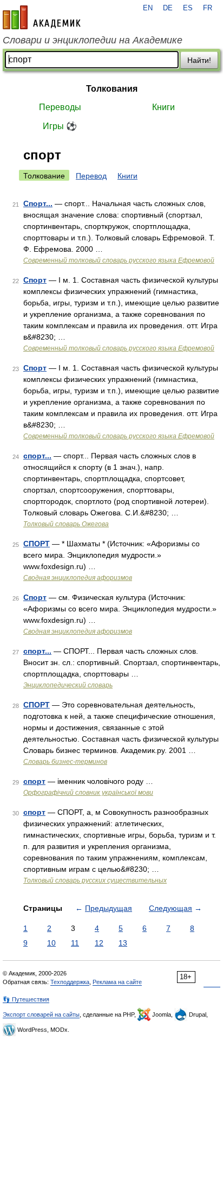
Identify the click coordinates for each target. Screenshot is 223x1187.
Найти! (199, 60)
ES (188, 8)
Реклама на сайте (117, 982)
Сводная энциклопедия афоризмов (77, 578)
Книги (163, 107)
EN (148, 8)
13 (123, 943)
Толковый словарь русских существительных (95, 880)
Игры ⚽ (60, 126)
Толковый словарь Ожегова (66, 524)
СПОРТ (36, 543)
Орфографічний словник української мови (88, 792)
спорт (34, 781)
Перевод (91, 175)
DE (168, 8)
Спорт (35, 280)
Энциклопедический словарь (68, 685)
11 (75, 943)
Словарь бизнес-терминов (65, 761)
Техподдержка (69, 982)
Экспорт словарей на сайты (41, 1014)
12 (99, 943)
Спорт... (38, 203)
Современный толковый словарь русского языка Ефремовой (118, 260)
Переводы (60, 107)
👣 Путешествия (26, 999)
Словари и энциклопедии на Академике (92, 40)
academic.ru (42, 17)
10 (51, 943)
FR (207, 8)
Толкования (111, 88)
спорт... (37, 455)
